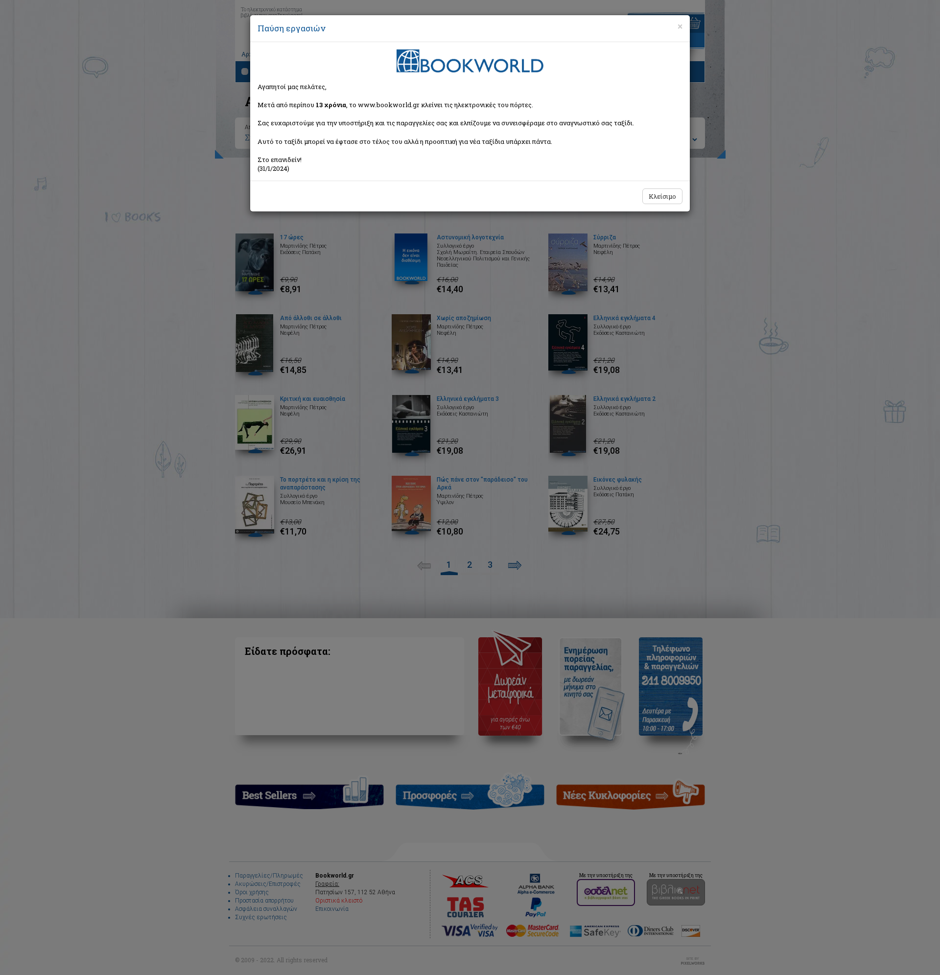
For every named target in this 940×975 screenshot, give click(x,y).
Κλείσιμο (662, 196)
